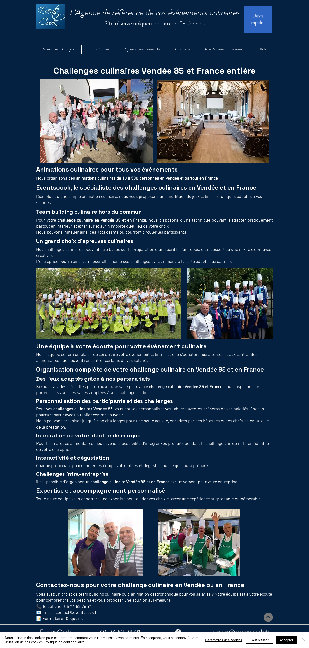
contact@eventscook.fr (77, 612)
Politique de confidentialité (64, 642)
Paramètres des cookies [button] (223, 639)
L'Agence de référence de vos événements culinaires (154, 12)
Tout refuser (259, 639)
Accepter (286, 639)
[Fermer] (303, 639)
